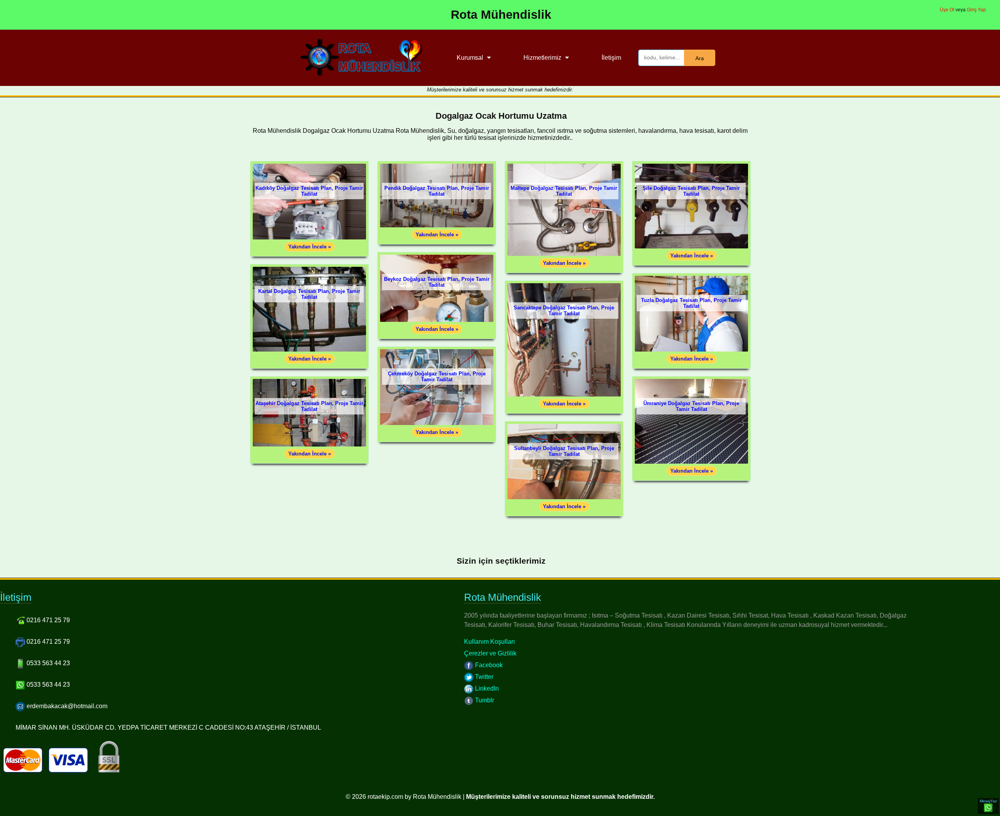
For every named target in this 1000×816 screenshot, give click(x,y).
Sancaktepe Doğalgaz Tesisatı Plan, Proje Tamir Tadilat (564, 310)
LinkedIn (486, 688)
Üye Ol (947, 9)
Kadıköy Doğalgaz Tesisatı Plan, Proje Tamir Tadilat (309, 191)
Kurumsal (470, 57)
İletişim (611, 57)
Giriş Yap (976, 9)
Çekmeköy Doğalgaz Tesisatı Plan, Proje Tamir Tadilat (437, 376)
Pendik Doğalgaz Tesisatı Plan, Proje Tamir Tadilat (436, 191)
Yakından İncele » (309, 247)
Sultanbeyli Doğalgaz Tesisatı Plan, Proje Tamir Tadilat (564, 451)
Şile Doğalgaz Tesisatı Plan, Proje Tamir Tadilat (691, 191)
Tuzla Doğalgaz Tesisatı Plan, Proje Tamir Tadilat (691, 303)
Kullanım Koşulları (489, 641)
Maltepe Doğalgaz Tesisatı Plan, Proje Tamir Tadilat (564, 191)
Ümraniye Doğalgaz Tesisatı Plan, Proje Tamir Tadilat (691, 406)
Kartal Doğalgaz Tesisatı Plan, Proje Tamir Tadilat (309, 294)
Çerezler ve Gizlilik (490, 653)
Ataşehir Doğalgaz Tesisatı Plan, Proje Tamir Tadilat (309, 406)
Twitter (483, 676)
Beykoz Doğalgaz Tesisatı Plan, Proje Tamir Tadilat (436, 282)
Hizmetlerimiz (542, 57)
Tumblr (483, 700)
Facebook (488, 665)
